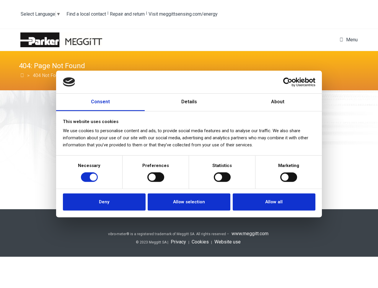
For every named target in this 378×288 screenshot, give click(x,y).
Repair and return (127, 14)
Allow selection (189, 201)
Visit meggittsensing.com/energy (183, 14)
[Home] (22, 75)
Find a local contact (86, 14)
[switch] (155, 177)
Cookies (200, 242)
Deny (104, 201)
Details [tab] (189, 101)
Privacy (178, 242)
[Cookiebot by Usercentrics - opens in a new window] (289, 82)
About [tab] (277, 101)
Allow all (274, 201)
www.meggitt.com (250, 233)
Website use (227, 242)
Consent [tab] (100, 101)
